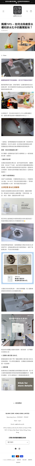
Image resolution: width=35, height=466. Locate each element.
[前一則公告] (3, 2)
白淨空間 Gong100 (11, 459)
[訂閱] (27, 442)
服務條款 (30, 459)
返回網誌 (18, 403)
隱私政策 (25, 459)
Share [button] (4, 55)
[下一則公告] (32, 2)
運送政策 (18, 462)
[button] (3, 11)
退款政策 (19, 459)
